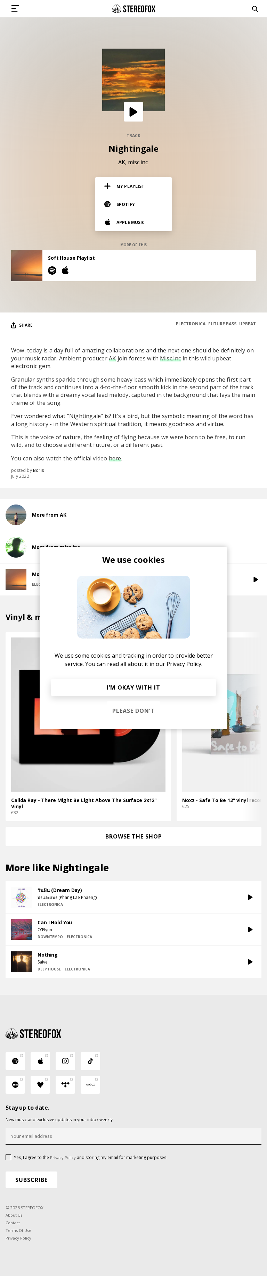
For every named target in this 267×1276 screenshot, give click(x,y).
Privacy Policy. (184, 664)
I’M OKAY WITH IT (133, 687)
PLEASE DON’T (133, 711)
